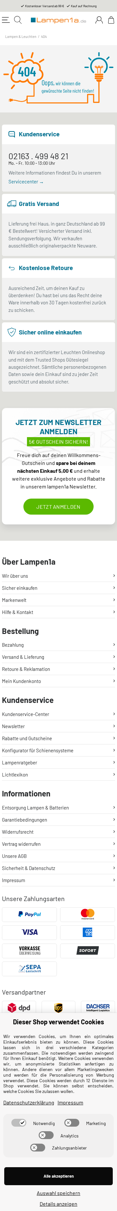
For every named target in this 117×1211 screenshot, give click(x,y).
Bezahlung (13, 645)
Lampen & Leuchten (20, 36)
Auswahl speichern (58, 1193)
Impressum (13, 880)
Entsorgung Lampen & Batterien (35, 807)
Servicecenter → (26, 181)
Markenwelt (14, 600)
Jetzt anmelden (58, 506)
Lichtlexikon (15, 774)
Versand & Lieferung (23, 657)
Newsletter (13, 726)
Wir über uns (15, 576)
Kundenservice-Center (25, 714)
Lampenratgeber (19, 762)
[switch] (18, 1123)
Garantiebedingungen (24, 820)
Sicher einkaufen (19, 588)
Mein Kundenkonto (21, 681)
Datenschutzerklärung (28, 1102)
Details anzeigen (58, 1204)
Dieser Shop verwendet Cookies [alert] (58, 1022)
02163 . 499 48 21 (38, 156)
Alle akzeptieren (59, 1176)
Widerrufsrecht (17, 832)
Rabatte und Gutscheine (27, 738)
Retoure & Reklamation (26, 669)
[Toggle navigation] (6, 20)
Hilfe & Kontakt (17, 612)
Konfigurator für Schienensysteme (37, 750)
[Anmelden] (99, 20)
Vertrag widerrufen (21, 844)
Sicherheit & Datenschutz (28, 868)
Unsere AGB (14, 856)
